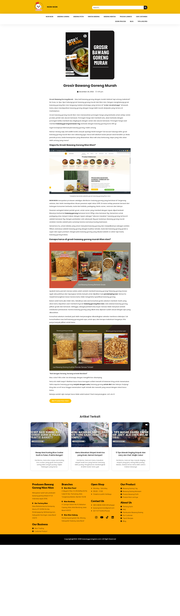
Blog (131, 21)
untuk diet (107, 384)
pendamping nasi (111, 294)
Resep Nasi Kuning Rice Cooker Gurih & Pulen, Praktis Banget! (49, 453)
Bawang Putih (78, 16)
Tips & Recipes (142, 21)
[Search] (145, 7)
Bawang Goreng (63, 16)
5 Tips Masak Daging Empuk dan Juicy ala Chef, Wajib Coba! (131, 453)
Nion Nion (49, 16)
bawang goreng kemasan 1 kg (68, 124)
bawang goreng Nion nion (94, 304)
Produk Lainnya (126, 16)
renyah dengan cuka (81, 384)
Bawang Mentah (110, 16)
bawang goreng (71, 213)
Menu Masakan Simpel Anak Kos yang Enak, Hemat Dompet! (90, 453)
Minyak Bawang (94, 16)
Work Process (120, 21)
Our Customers (141, 16)
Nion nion (52, 7)
